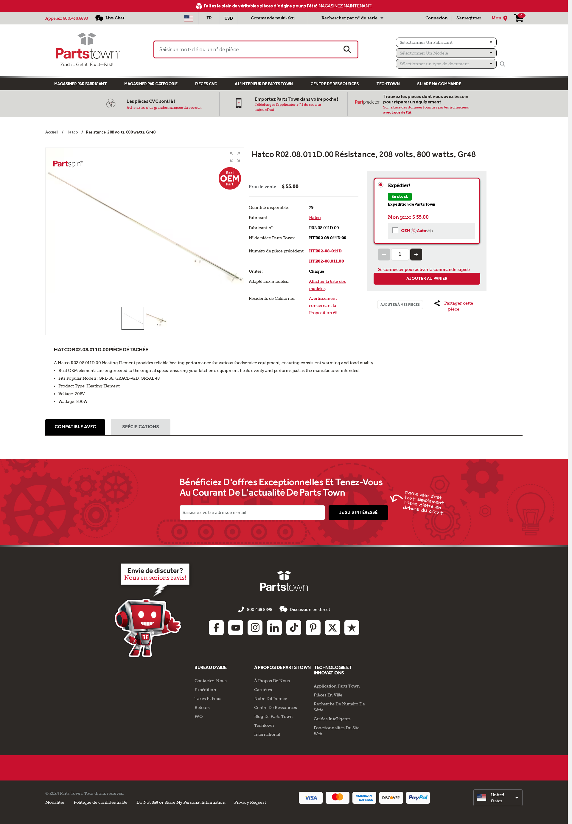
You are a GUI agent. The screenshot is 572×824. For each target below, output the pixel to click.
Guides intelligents (332, 718)
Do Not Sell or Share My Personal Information (180, 802)
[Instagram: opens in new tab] (255, 627)
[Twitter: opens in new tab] (332, 627)
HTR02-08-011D (325, 251)
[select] (498, 797)
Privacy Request (250, 802)
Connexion (436, 18)
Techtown (264, 725)
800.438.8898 (75, 18)
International (267, 734)
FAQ (199, 716)
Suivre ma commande (439, 83)
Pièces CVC (206, 83)
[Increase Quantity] (416, 254)
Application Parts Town (337, 686)
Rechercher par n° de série (349, 18)
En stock (399, 196)
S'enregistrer (468, 18)
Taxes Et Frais (208, 698)
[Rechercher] (502, 64)
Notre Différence (270, 698)
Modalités (55, 802)
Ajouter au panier (426, 278)
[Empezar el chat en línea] (154, 609)
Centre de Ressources (334, 83)
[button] (235, 157)
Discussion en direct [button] (310, 609)
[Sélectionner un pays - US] (188, 18)
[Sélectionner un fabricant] (446, 42)
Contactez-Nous (210, 680)
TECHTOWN (388, 83)
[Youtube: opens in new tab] (235, 627)
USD (228, 18)
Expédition (205, 689)
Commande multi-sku (272, 18)
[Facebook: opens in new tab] (216, 627)
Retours (202, 707)
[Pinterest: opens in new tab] (313, 627)
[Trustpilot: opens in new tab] (351, 627)
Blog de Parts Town (273, 716)
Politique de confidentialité (101, 802)
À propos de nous (272, 680)
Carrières (263, 689)
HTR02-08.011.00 (326, 261)
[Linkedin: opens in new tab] (274, 627)
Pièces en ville (328, 695)
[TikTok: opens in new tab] (293, 627)
